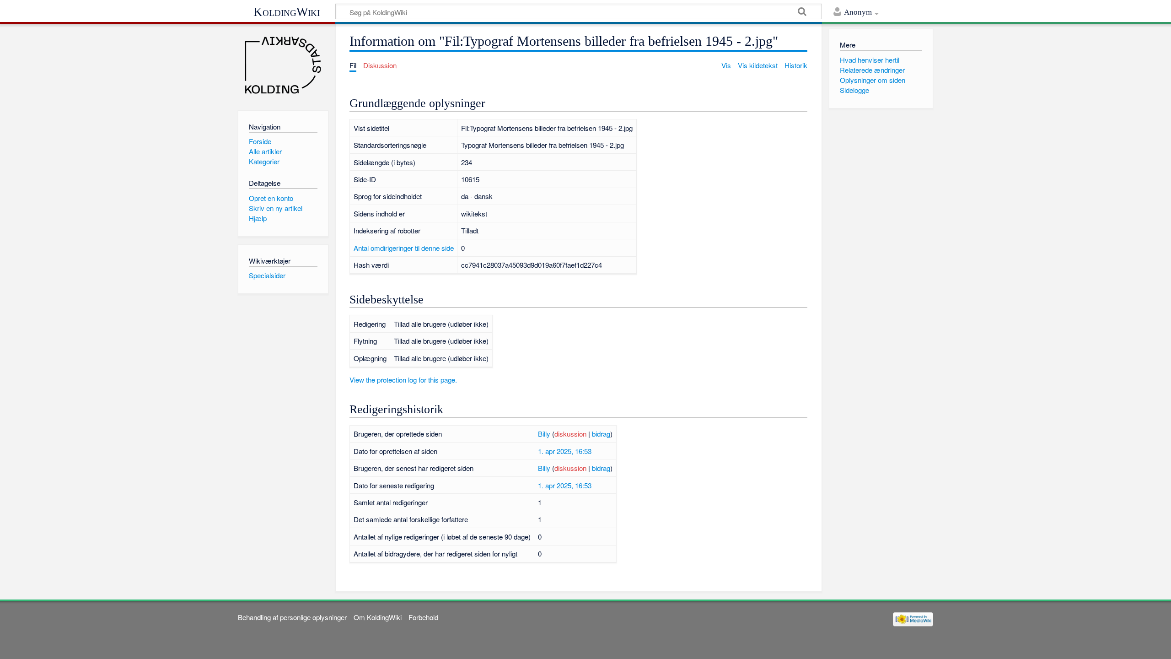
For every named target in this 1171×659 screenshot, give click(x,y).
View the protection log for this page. (403, 379)
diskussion (570, 433)
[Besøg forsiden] (283, 65)
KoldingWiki (286, 12)
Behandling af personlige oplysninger (292, 617)
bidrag (601, 433)
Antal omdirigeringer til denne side (404, 248)
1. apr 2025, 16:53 (564, 451)
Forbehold (423, 617)
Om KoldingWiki (378, 617)
